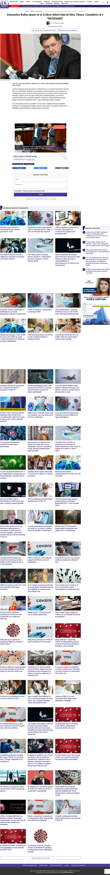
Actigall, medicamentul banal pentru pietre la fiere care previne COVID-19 (68, 818)
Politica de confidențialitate (29, 865)
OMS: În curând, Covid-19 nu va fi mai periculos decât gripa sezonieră (13, 587)
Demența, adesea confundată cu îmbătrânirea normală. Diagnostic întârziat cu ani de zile (13, 311)
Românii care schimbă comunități (75, 1)
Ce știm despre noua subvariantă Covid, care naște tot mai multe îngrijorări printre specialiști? (67, 757)
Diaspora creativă (57, 1)
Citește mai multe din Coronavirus (40, 858)
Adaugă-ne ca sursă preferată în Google (45, 30)
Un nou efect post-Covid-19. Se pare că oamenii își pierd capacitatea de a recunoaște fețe (67, 587)
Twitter (42, 168)
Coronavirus (39, 11)
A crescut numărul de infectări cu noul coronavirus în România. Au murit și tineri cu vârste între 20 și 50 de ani (67, 670)
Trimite (40, 194)
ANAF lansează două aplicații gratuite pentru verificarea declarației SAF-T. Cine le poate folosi (67, 502)
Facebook (20, 168)
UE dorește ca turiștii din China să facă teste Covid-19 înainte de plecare (12, 789)
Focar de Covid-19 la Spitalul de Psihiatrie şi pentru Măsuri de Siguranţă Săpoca (67, 415)
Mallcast (56, 3)
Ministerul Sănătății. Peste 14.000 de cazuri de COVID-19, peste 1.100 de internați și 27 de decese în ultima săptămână (12, 338)
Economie (47, 1)
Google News (31, 159)
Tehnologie (48, 3)
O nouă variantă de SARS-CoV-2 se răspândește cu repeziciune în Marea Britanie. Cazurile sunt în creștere (12, 475)
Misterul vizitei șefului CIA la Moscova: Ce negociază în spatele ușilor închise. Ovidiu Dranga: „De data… (47, 6)
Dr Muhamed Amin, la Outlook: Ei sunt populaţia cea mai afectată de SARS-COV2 (13, 847)
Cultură (96, 1)
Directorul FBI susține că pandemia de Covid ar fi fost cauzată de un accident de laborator (11, 615)
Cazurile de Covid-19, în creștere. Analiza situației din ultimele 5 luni (67, 560)
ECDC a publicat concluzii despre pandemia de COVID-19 (40, 500)
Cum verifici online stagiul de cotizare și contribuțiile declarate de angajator (67, 614)
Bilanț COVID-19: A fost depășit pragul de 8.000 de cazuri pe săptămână (39, 560)
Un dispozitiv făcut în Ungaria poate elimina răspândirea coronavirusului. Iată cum (66, 726)
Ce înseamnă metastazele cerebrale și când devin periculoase (9, 444)
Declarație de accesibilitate (78, 865)
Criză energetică (37, 1)
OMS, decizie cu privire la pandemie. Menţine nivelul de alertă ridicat (11, 641)
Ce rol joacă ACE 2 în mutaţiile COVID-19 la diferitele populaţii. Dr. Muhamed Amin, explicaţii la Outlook (40, 848)
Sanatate (32, 11)
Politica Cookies (43, 865)
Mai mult (64, 3)
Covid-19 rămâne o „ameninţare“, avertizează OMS (40, 310)
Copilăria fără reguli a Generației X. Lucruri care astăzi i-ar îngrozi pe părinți (40, 474)
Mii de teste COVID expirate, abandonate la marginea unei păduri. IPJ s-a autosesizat (66, 528)
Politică (21, 1)
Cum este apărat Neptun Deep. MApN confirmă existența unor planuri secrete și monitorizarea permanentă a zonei (67, 388)
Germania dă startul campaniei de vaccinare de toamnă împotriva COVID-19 (12, 387)
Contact (67, 865)
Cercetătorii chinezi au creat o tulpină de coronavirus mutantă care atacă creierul (12, 256)
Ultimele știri (14, 1)
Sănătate (89, 1)
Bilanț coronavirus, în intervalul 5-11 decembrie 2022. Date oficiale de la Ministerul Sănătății (40, 818)
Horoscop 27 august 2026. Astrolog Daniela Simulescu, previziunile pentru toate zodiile (98, 251)
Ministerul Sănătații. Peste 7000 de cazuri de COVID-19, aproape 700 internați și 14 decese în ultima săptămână (40, 388)
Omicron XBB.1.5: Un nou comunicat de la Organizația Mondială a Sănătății (66, 698)
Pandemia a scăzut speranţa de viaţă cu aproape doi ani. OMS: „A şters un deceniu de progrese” (40, 229)
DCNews (4, 4)
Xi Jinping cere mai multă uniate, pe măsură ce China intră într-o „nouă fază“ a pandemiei (40, 789)
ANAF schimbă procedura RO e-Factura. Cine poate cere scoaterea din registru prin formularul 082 (67, 230)
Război (28, 1)
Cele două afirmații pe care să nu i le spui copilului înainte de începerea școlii (40, 337)
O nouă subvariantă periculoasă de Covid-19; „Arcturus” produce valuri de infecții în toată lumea (40, 528)
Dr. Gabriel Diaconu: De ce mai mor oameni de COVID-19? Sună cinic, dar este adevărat (12, 726)
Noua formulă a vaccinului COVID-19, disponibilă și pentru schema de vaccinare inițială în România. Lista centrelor (67, 642)
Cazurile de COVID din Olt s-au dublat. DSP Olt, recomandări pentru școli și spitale (66, 337)
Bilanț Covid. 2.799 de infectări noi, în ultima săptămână (39, 613)
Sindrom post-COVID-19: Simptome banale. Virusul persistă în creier (10, 229)
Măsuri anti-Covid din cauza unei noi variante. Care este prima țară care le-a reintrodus (40, 415)
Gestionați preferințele (56, 865)
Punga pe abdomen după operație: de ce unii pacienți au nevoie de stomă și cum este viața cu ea (13, 669)
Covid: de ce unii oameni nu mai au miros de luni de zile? (12, 697)
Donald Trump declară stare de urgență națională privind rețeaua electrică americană (98, 271)
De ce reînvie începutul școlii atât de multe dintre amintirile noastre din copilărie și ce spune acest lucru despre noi (40, 588)
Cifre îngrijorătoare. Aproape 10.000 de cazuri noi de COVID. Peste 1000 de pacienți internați (67, 311)
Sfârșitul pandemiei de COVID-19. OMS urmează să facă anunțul (40, 640)
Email (63, 168)
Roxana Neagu (59, 23)
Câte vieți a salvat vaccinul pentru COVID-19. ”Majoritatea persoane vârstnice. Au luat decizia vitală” (39, 257)
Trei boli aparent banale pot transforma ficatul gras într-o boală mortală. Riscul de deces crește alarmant (11, 561)
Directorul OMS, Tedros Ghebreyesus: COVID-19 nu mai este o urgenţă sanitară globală (12, 501)
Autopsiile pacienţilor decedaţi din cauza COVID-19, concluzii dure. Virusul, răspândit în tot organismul (11, 758)
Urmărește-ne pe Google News (69, 30)
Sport (42, 3)
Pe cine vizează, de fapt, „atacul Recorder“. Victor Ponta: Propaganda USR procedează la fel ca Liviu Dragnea (98, 243)
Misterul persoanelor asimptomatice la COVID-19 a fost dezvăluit (68, 474)
